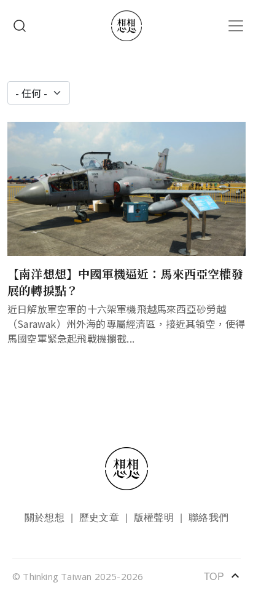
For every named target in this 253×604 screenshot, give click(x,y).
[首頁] (126, 25)
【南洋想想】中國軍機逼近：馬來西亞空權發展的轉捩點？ (125, 281)
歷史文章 (99, 517)
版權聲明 (154, 517)
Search (19, 26)
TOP (222, 575)
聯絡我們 (208, 517)
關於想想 (44, 517)
